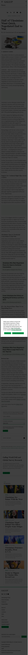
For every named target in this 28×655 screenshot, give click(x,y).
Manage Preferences (18, 333)
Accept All (7, 333)
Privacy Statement (16, 329)
